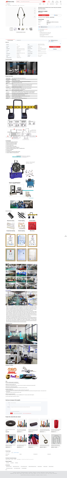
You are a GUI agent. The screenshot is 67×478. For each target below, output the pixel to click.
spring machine (7, 454)
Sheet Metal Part (35, 454)
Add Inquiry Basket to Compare (21, 32)
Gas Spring (16, 462)
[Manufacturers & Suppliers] (10, 1)
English (15, 473)
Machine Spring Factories (16, 466)
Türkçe (48, 473)
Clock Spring (12, 462)
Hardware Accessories (14, 5)
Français (23, 473)
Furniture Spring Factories (24, 466)
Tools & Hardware (9, 5)
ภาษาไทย (46, 473)
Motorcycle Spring (51, 466)
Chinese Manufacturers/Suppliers (24, 472)
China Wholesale (30, 472)
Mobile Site (50, 472)
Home (6, 5)
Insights (53, 472)
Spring (18, 5)
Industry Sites (38, 472)
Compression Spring (22, 5)
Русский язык (26, 473)
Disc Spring (7, 462)
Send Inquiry (44, 15)
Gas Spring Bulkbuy (24, 468)
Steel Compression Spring (9, 468)
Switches (7, 455)
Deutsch (32, 473)
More (6, 469)
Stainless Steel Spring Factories (32, 466)
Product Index (46, 472)
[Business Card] (60, 43)
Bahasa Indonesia (55, 473)
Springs (20, 454)
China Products (18, 472)
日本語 (42, 473)
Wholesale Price (34, 472)
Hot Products (14, 472)
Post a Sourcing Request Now (27, 413)
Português (21, 473)
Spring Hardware (40, 466)
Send (11, 413)
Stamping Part (49, 454)
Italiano (29, 473)
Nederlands (35, 473)
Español (18, 473)
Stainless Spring (45, 466)
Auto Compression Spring (17, 468)
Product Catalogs (16, 452)
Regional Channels (43, 472)
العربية (37, 473)
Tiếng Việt (51, 473)
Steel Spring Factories (8, 466)
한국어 (39, 473)
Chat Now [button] (56, 15)
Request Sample (52, 17)
